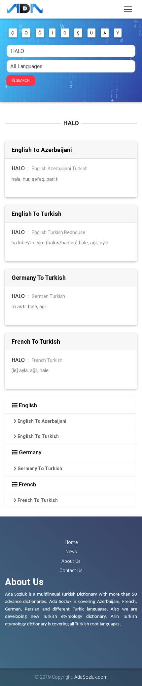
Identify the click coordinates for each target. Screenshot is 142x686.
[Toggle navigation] (128, 9)
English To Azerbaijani (42, 150)
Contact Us (71, 570)
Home (71, 542)
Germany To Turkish (39, 277)
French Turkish (47, 360)
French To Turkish (36, 341)
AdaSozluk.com (91, 677)
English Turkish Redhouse (58, 232)
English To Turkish (36, 214)
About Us (71, 561)
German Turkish (48, 296)
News (71, 552)
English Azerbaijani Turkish (60, 169)
